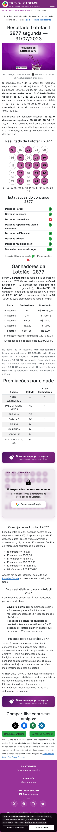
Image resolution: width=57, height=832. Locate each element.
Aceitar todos (41, 827)
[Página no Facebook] (24, 803)
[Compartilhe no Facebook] (24, 725)
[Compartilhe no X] (15, 725)
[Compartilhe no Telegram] (41, 725)
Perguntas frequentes (28, 770)
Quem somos (28, 782)
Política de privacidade (17, 812)
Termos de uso (39, 812)
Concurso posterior (42, 733)
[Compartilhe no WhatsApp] (33, 725)
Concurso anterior (14, 733)
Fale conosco (30, 794)
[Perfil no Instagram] (33, 803)
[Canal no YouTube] (43, 803)
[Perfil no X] (14, 803)
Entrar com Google (31, 504)
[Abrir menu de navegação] (52, 4)
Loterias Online (10, 578)
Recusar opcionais (15, 827)
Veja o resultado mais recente (38, 20)
